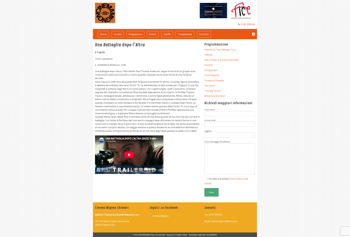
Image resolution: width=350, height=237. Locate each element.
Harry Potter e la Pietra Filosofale (221, 59)
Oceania (208, 64)
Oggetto (208, 131)
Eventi (152, 34)
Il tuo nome (209, 109)
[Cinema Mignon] (105, 12)
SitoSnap (193, 234)
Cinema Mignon (160, 215)
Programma (135, 34)
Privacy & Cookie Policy (176, 234)
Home (103, 34)
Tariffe (167, 34)
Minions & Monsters (214, 95)
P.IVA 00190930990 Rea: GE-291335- (149, 234)
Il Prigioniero (211, 70)
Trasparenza (185, 34)
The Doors (209, 85)
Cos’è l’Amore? (211, 75)
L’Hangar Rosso (212, 90)
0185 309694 (248, 24)
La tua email (209, 120)
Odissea (208, 54)
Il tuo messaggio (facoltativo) (217, 141)
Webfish (213, 234)
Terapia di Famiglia (214, 80)
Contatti (204, 34)
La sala (118, 34)
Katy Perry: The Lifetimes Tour (220, 49)
